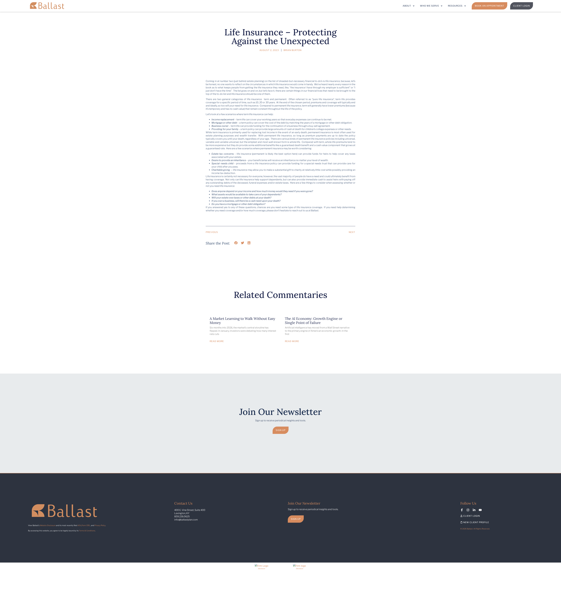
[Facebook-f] (461, 510)
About (407, 6)
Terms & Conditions (87, 531)
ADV (79, 525)
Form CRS (86, 525)
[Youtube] (480, 510)
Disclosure (261, 568)
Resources (455, 6)
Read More (217, 341)
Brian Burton (293, 50)
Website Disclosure (48, 525)
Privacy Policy (100, 525)
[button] (236, 243)
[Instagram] (467, 510)
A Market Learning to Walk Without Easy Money (242, 320)
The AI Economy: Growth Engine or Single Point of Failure (313, 320)
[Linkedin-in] (474, 510)
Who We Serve (429, 6)
